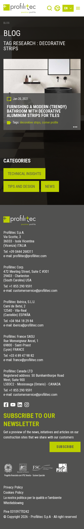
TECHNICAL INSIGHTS (24, 173)
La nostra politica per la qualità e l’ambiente (32, 498)
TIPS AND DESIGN (21, 186)
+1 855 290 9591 (20, 286)
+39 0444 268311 (21, 252)
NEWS (50, 186)
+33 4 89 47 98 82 (21, 356)
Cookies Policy (13, 492)
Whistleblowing (13, 503)
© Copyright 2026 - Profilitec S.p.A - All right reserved (40, 517)
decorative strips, (30, 122)
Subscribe (65, 447)
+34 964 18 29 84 (21, 321)
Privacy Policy (13, 487)
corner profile (50, 122)
